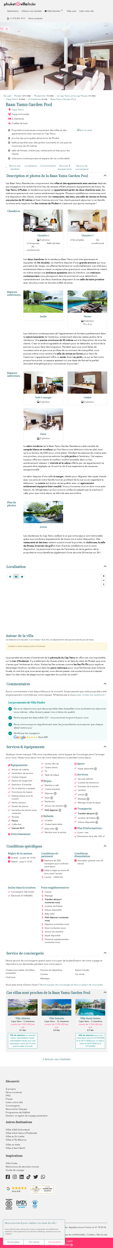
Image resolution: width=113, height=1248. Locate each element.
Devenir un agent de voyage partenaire (27, 1115)
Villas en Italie (13, 1144)
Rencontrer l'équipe (16, 1109)
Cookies (90, 1234)
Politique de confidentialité (72, 1234)
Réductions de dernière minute (22, 1166)
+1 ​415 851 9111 (17, 18)
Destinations (13, 11)
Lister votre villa (86, 11)
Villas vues (71, 11)
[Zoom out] (104, 580)
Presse (9, 1099)
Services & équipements (65, 167)
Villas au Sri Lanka (15, 1136)
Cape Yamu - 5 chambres (22, 1021)
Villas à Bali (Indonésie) (18, 1129)
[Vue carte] (16, 576)
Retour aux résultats (32, 11)
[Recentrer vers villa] (22, 576)
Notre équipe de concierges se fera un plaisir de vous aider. (71, 984)
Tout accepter (54, 1242)
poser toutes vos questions (89, 694)
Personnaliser (13, 1242)
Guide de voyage (15, 1170)
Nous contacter (35, 18)
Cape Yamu (18, 109)
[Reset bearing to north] (104, 584)
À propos (11, 1089)
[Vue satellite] (10, 576)
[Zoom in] (104, 576)
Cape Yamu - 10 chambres (56, 1021)
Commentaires (48, 165)
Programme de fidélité (18, 1112)
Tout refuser (34, 1242)
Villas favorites (54, 10)
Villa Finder (12, 1163)
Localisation (31, 165)
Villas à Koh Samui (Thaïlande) (21, 1133)
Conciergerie (13, 1105)
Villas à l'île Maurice (16, 1139)
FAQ (8, 1095)
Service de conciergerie (82, 167)
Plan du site (102, 1234)
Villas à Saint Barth (15, 1148)
